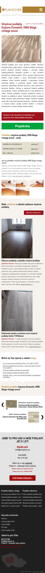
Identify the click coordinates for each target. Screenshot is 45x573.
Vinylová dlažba (5, 524)
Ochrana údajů (35, 571)
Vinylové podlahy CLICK (8, 521)
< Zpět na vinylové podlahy (34, 24)
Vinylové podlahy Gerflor (8, 530)
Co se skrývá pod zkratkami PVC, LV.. (11, 494)
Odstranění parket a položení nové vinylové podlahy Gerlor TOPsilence (19, 334)
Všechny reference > (33, 212)
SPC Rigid (4, 527)
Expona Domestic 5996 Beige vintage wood (31, 15)
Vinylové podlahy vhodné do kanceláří (16, 370)
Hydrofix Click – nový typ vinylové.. (10, 506)
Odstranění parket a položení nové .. (32, 497)
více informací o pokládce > (21, 176)
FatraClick (4, 518)
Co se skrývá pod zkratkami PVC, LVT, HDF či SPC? (21, 363)
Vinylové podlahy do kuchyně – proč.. (11, 497)
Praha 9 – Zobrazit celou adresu (22, 466)
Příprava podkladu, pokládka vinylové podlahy (21, 260)
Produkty (13, 15)
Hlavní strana (5, 15)
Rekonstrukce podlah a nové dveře (31, 503)
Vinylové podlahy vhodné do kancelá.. (11, 500)
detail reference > (27, 284)
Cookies (42, 571)
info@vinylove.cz (22, 449)
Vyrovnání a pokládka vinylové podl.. (32, 500)
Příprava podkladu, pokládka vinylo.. (32, 494)
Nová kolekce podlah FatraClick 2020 (16, 373)
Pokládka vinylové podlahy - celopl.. (32, 506)
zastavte (28, 463)
